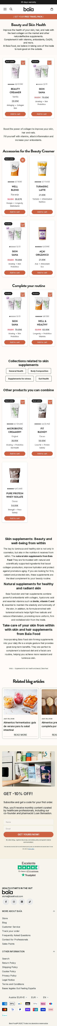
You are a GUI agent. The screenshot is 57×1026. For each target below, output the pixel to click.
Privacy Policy (9, 975)
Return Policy (9, 963)
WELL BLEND (15, 188)
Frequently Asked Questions (16, 935)
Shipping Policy (10, 967)
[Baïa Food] (29, 9)
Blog (4, 922)
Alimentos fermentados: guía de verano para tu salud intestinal (20, 726)
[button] (52, 9)
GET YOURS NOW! (28, 834)
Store (5, 918)
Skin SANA (42, 90)
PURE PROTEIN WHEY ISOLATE (14, 495)
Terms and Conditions (13, 984)
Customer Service (11, 926)
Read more (20, 734)
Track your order (11, 931)
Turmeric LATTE (42, 188)
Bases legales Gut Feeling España (19, 988)
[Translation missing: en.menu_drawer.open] (5, 9)
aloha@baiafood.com (12, 896)
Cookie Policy (9, 971)
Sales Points (8, 943)
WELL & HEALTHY (42, 322)
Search (5, 958)
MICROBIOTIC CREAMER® (15, 430)
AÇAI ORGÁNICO (42, 253)
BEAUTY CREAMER (15, 90)
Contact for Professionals (15, 939)
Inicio (11, 668)
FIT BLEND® (42, 430)
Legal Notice (8, 980)
